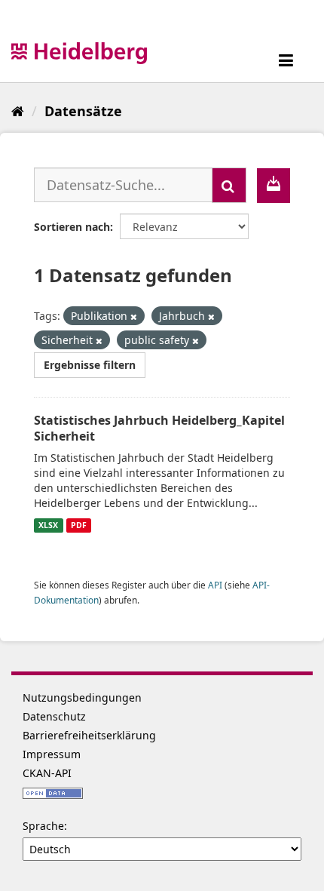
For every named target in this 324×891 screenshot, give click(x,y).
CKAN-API (47, 773)
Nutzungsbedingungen (82, 697)
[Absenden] (229, 185)
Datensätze (83, 111)
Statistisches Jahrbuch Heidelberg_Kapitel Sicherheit (159, 428)
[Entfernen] (133, 316)
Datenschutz (54, 716)
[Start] (17, 111)
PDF (79, 525)
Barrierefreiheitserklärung (89, 735)
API (215, 585)
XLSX (48, 525)
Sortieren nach (72, 227)
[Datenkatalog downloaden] (273, 185)
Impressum (52, 754)
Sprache (43, 826)
